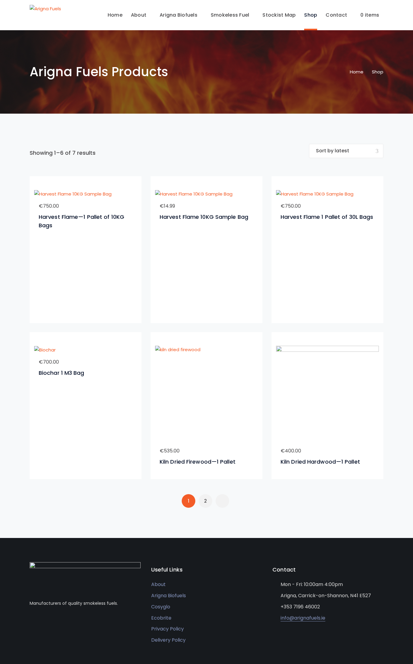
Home (356, 72)
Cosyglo (160, 606)
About (158, 584)
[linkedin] (40, 621)
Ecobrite (161, 617)
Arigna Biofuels (168, 595)
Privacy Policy (167, 628)
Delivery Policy (168, 639)
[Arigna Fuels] (45, 8)
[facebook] (31, 621)
